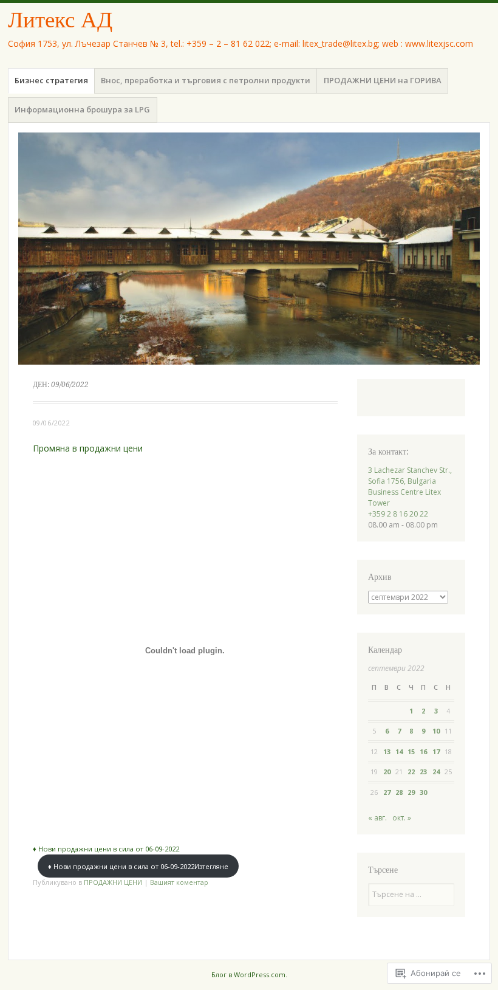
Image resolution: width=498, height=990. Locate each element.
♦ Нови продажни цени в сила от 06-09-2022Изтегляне (138, 866)
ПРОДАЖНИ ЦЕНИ (113, 882)
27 (387, 792)
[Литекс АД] (249, 248)
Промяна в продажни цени (88, 448)
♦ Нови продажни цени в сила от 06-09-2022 (106, 848)
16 (423, 751)
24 (436, 771)
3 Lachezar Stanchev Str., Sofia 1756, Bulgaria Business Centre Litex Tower (410, 486)
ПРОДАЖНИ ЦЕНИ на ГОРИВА (383, 80)
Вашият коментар (179, 882)
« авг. (377, 818)
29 (411, 792)
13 (387, 751)
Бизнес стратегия (51, 80)
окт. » (401, 818)
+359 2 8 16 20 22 (398, 514)
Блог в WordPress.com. (249, 974)
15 (411, 751)
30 (423, 792)
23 (423, 771)
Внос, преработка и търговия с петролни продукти (205, 80)
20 (387, 771)
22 (411, 771)
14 (399, 751)
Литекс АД (60, 20)
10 (436, 730)
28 (399, 792)
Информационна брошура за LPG (82, 109)
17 (436, 751)
